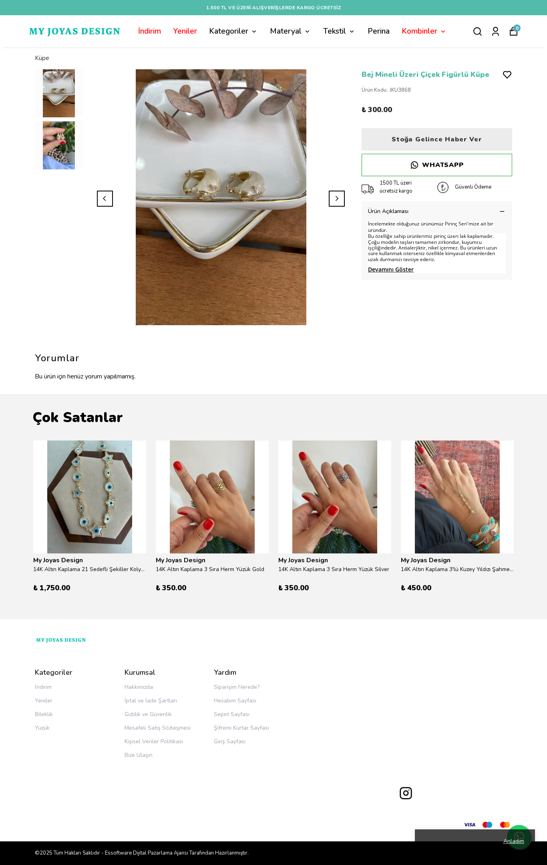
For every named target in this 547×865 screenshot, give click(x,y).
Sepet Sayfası (231, 714)
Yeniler (185, 31)
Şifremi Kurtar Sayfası (241, 728)
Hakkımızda (139, 687)
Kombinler (419, 31)
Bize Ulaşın (139, 755)
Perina (379, 31)
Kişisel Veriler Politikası (154, 741)
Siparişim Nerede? (236, 687)
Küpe (42, 58)
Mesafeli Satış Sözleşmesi (158, 728)
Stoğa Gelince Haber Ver (437, 139)
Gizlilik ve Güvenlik (148, 714)
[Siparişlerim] (496, 31)
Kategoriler (228, 31)
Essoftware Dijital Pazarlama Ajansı (146, 853)
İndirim (149, 31)
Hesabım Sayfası (235, 700)
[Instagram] (405, 793)
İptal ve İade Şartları (151, 700)
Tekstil (334, 31)
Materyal (286, 31)
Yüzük (42, 728)
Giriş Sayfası (229, 741)
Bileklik (44, 714)
